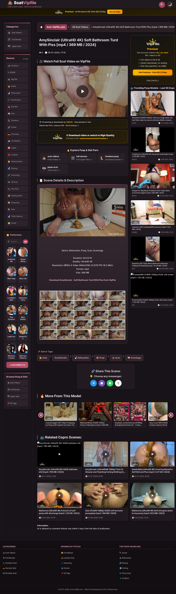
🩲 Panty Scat (125, 573)
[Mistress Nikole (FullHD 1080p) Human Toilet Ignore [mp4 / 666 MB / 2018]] (95, 411)
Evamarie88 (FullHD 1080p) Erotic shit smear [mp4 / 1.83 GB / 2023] (152, 301)
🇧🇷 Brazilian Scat (10, 573)
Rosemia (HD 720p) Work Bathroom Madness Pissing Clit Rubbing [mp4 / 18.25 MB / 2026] (150, 264)
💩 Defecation (125, 558)
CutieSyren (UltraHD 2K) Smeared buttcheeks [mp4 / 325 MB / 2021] (152, 155)
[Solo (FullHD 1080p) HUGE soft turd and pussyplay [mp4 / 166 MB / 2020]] (106, 495)
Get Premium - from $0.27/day (153, 72)
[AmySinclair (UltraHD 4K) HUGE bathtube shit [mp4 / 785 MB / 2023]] (59, 454)
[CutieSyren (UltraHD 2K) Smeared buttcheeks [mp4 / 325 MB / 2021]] (152, 139)
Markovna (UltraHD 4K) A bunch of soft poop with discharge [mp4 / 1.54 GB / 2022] (59, 511)
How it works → (153, 80)
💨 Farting (123, 568)
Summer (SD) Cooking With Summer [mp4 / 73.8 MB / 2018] (151, 228)
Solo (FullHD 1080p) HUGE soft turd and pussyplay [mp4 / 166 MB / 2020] (104, 511)
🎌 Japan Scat (13, 396)
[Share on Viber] (101, 383)
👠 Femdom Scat (10, 563)
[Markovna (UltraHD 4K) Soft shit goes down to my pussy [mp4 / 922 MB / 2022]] (152, 495)
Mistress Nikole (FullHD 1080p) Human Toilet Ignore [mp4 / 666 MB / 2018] (94, 425)
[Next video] (170, 415)
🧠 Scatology (134, 357)
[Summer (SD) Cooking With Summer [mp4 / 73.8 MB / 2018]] (152, 212)
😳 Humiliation (67, 553)
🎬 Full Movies (13, 389)
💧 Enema (65, 568)
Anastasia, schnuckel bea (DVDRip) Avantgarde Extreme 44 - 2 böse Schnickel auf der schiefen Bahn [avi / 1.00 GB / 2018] (129, 426)
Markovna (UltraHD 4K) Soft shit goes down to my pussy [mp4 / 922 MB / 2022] (152, 511)
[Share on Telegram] (93, 383)
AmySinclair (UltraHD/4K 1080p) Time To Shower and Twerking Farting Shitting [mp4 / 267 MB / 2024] (105, 470)
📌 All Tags (12, 403)
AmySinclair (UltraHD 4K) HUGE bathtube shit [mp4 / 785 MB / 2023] (58, 470)
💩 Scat (116, 357)
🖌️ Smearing (66, 563)
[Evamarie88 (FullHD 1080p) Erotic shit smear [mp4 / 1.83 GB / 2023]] (152, 285)
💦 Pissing (123, 563)
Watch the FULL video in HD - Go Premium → (59, 125)
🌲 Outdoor (124, 578)
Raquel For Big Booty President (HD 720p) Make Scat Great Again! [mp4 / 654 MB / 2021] (151, 192)
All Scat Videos (80, 27)
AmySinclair (61, 357)
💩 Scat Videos (13, 383)
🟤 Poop (100, 357)
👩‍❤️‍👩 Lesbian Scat (67, 558)
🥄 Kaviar (123, 553)
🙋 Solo (43, 357)
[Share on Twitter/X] (118, 383)
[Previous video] (40, 415)
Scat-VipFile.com (56, 27)
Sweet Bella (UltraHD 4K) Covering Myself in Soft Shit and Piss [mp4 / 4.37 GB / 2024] (152, 470)
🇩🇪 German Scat (9, 568)
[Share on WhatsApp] (110, 383)
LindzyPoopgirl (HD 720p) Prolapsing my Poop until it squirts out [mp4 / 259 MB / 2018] (60, 425)
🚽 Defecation (81, 357)
